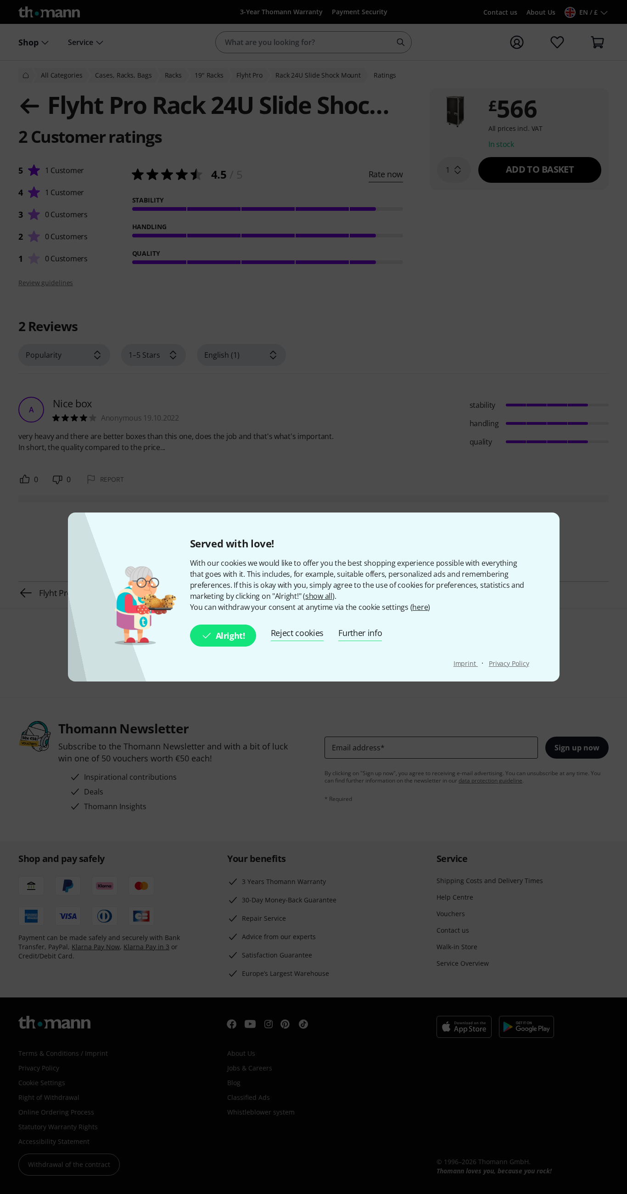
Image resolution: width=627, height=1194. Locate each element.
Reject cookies (297, 632)
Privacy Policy (509, 663)
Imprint (465, 663)
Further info (360, 632)
